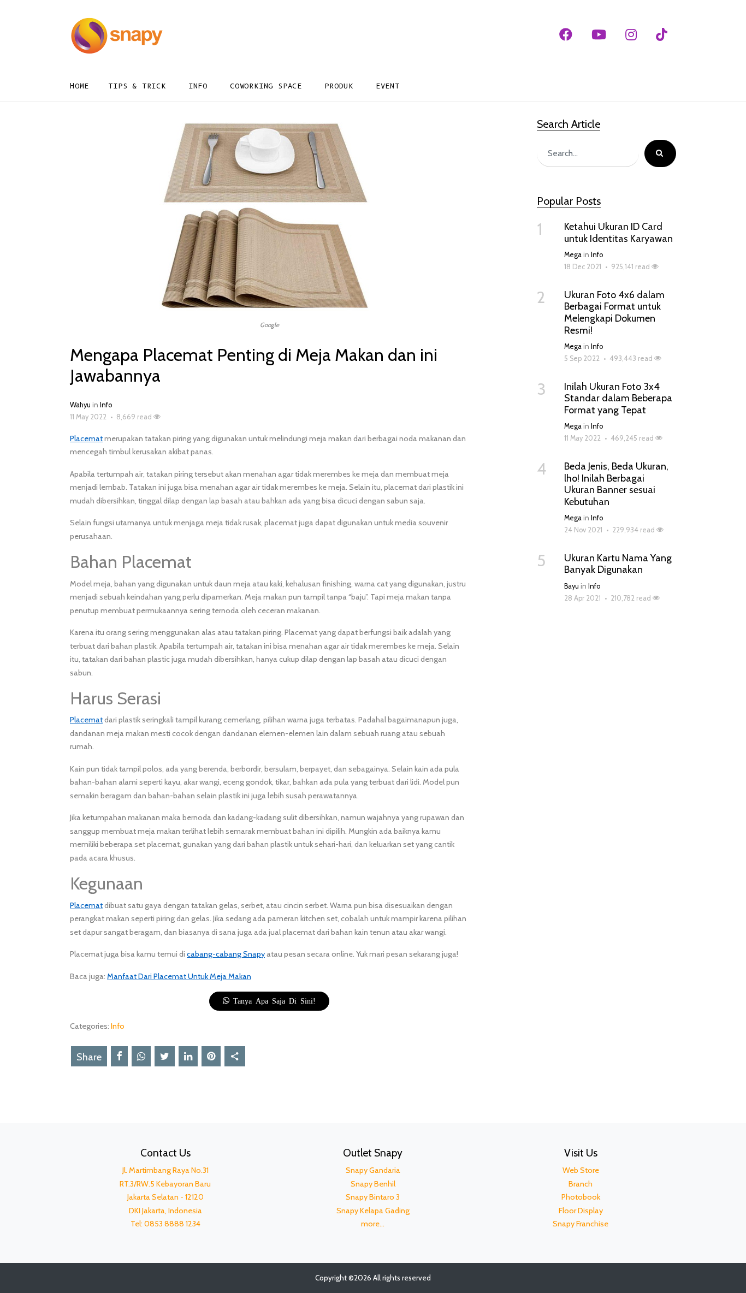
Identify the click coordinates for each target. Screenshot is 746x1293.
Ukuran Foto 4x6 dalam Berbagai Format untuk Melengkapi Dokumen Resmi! (614, 312)
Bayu (571, 586)
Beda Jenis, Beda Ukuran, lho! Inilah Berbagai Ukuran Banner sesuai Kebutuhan (616, 484)
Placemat (86, 438)
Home (79, 86)
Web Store (581, 1170)
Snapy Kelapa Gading (373, 1210)
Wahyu (80, 405)
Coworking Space (266, 86)
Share (89, 1057)
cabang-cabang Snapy (226, 954)
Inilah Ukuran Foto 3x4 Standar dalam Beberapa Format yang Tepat (618, 398)
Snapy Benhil (373, 1184)
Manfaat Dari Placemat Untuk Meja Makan (179, 976)
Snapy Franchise (580, 1224)
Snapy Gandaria (373, 1170)
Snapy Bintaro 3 (373, 1197)
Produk (338, 86)
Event (388, 86)
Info (198, 86)
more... (372, 1224)
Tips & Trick (137, 86)
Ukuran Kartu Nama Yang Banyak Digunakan (618, 564)
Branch (581, 1184)
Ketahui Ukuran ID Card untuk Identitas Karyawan (618, 233)
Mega (573, 255)
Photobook (580, 1197)
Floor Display (581, 1210)
